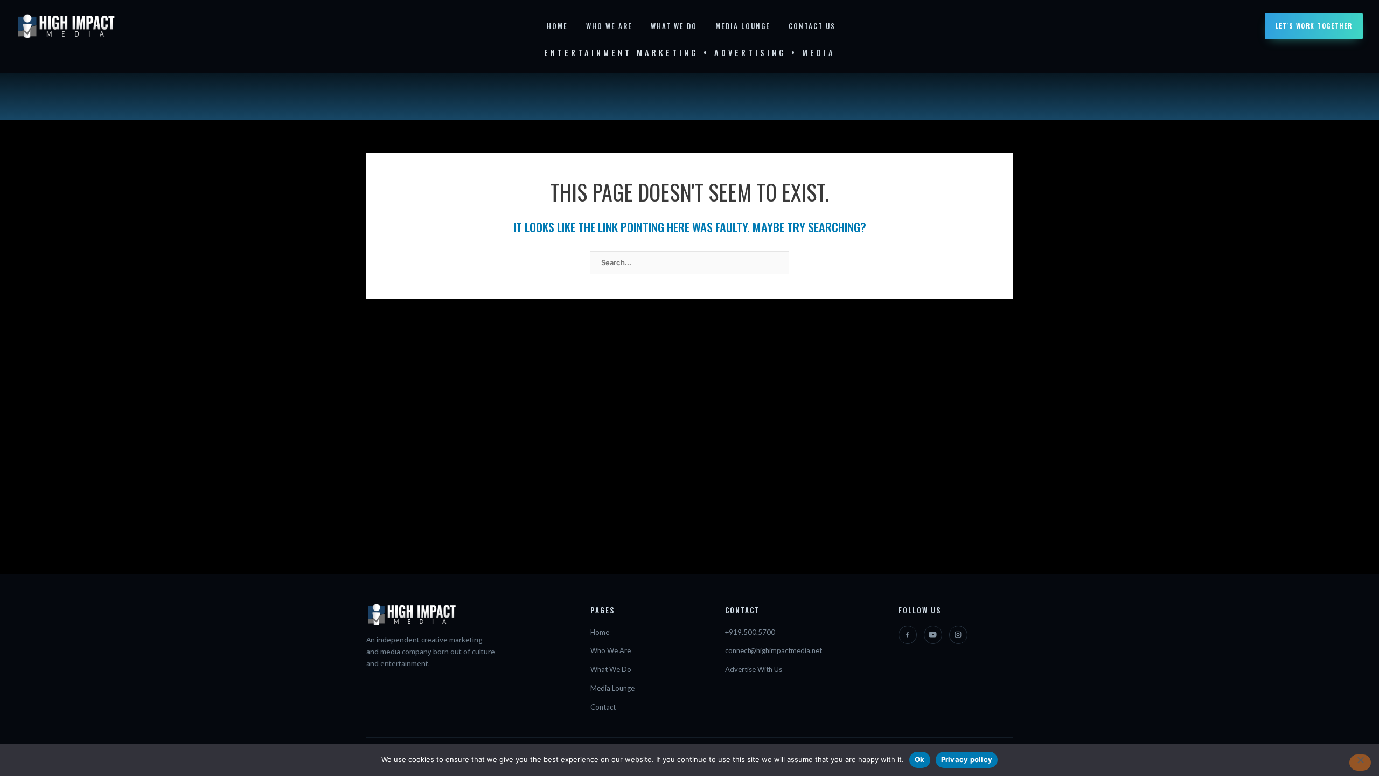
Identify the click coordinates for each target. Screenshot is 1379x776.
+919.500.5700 (750, 632)
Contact (603, 707)
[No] (1360, 762)
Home (599, 632)
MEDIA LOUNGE (742, 25)
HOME (557, 25)
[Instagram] (958, 635)
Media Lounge (612, 688)
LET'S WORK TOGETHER (1314, 25)
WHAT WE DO (674, 25)
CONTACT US (812, 25)
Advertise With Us (753, 669)
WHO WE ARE (609, 25)
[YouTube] (933, 635)
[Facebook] (908, 635)
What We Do (610, 669)
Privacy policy (967, 759)
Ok (920, 759)
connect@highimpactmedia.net (773, 650)
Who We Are (610, 650)
